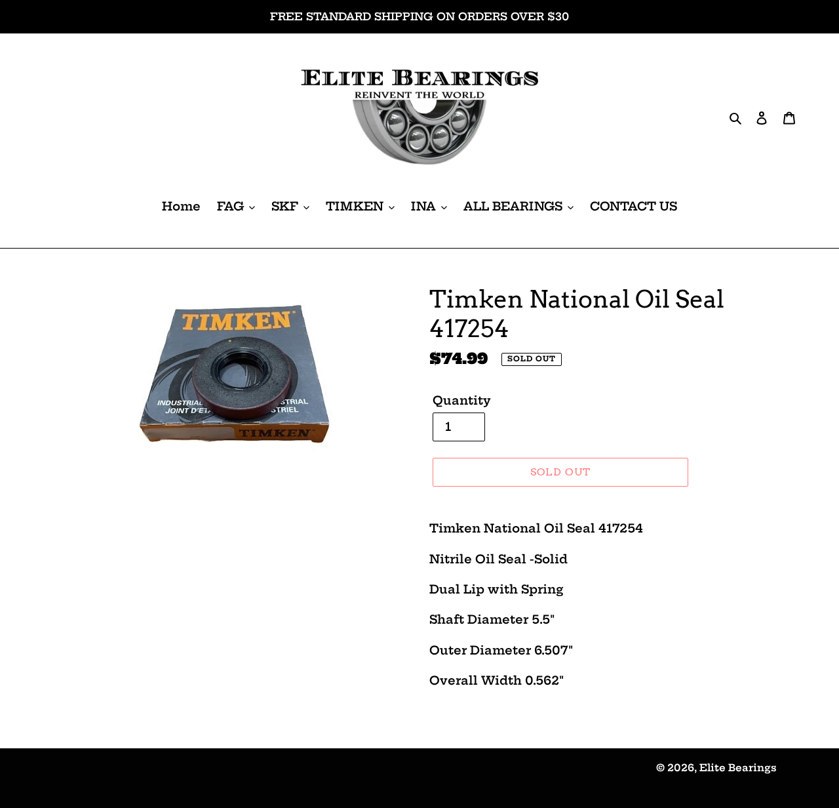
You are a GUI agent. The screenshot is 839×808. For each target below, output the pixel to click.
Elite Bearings (738, 767)
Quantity (462, 400)
